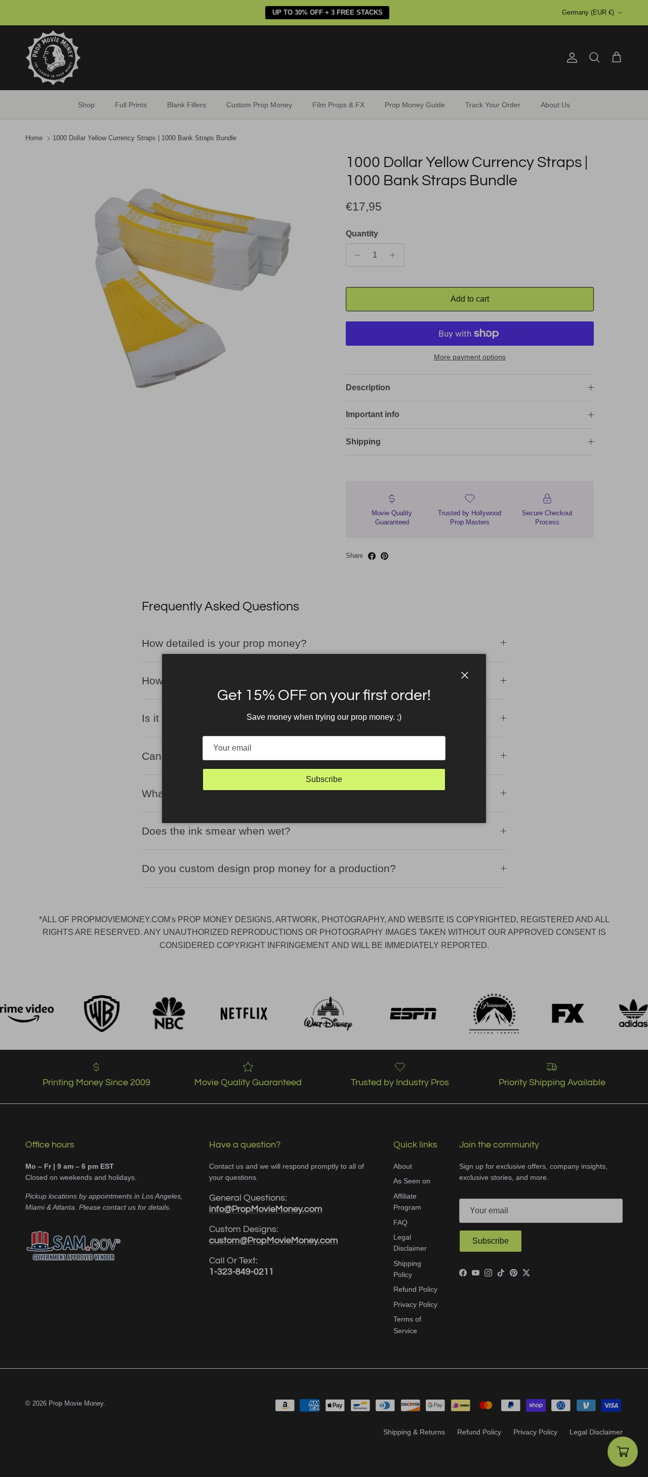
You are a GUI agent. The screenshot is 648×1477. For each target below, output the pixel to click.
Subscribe (324, 779)
